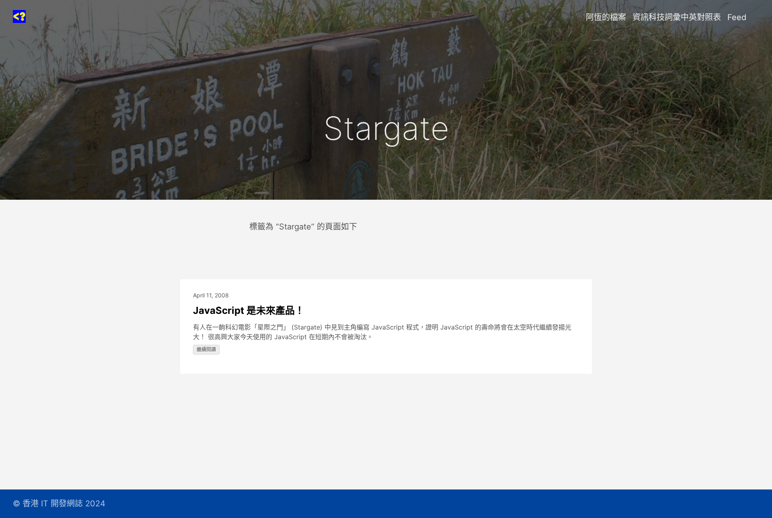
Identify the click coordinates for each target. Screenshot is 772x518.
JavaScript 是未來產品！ (248, 310)
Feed (736, 17)
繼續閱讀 (206, 349)
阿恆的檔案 (606, 17)
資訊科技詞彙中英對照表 (676, 17)
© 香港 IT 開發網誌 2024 (59, 503)
